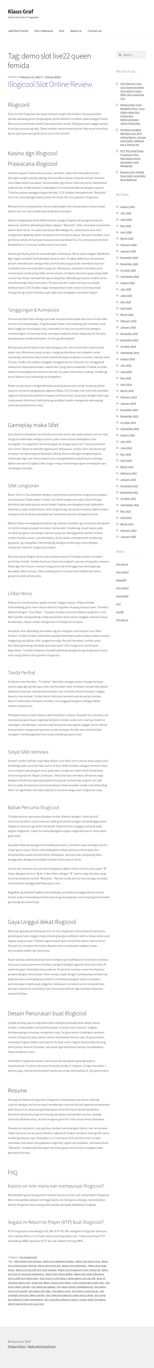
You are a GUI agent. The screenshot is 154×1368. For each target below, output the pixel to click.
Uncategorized (28, 1257)
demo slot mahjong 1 (74, 1265)
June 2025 (126, 295)
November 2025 (129, 264)
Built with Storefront (42, 1346)
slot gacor (122, 564)
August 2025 (127, 283)
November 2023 (129, 416)
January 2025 (128, 327)
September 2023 (129, 428)
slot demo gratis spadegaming (75, 1286)
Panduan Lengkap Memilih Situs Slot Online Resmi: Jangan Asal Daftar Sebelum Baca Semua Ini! (133, 137)
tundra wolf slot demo (92, 1299)
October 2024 (128, 346)
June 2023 (126, 448)
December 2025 (129, 257)
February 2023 (128, 473)
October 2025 (128, 270)
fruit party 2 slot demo (53, 1278)
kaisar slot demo (61, 1282)
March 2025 (126, 314)
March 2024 (126, 390)
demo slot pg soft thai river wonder (36, 1270)
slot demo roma (61, 1291)
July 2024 (125, 365)
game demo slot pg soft (81, 1278)
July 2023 (125, 441)
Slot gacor (122, 620)
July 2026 (125, 213)
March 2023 (126, 467)
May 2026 (125, 225)
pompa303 (122, 596)
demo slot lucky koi (49, 1265)
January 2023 (128, 479)
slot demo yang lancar (85, 1291)
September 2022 (129, 505)
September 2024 (129, 352)
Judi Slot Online (18, 31)
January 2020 (128, 536)
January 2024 (128, 403)
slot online (122, 572)
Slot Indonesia (43, 31)
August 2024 (127, 359)
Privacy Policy (17, 1346)
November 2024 (129, 340)
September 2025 (129, 276)
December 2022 (129, 486)
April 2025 (126, 308)
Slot (61, 31)
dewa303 (121, 580)
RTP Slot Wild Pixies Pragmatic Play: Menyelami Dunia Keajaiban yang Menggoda (132, 158)
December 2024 (129, 333)
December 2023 (129, 409)
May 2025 (125, 302)
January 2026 (128, 251)
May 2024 (125, 378)
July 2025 (125, 289)
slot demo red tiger (39, 1291)
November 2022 (129, 492)
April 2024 (126, 384)
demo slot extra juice (87, 1261)
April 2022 (126, 517)
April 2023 (126, 460)
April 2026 (126, 232)
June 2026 (126, 219)
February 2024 (128, 397)
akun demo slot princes (28, 1261)
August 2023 (127, 435)
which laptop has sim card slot (26, 1304)
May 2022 (125, 511)
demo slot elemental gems (58, 1261)
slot (118, 604)
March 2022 (126, 524)
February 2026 (128, 244)
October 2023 (128, 422)
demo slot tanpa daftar (59, 1274)
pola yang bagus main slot (88, 1282)
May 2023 (125, 454)
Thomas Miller (52, 77)
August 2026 (127, 206)
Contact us (95, 31)
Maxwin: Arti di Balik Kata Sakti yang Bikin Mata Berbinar (133, 175)
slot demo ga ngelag (43, 1286)
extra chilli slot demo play (23, 1278)
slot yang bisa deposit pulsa (61, 1299)
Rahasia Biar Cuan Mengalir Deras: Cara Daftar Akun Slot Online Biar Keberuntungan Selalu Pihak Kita (132, 114)
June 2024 (126, 371)
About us (76, 31)
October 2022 (128, 498)
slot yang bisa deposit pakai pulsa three (69, 1295)
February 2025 (128, 321)
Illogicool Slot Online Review (50, 84)
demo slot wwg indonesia (89, 1274)
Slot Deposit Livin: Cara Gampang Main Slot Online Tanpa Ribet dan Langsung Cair (132, 91)
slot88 (119, 612)
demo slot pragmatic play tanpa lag (79, 1270)
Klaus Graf (20, 11)
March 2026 (126, 238)
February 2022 (128, 530)
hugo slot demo (41, 1282)
